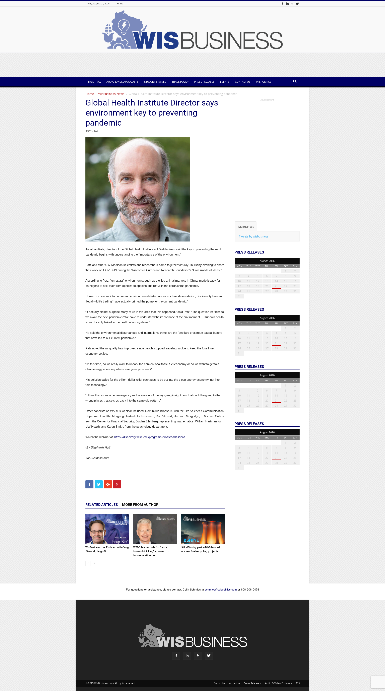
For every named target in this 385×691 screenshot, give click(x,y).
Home (120, 3)
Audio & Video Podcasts (122, 81)
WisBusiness (246, 226)
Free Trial (94, 81)
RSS (298, 683)
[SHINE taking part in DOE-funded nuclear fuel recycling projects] (203, 529)
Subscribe (219, 683)
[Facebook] (282, 3)
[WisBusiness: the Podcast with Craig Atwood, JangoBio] (107, 529)
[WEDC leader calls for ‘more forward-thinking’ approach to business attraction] (155, 529)
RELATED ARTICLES (101, 504)
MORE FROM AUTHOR (140, 504)
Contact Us (242, 81)
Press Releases (204, 81)
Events (224, 81)
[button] (295, 82)
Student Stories (155, 81)
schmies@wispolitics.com (221, 589)
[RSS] (292, 3)
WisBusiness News (111, 94)
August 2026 (267, 261)
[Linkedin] (287, 3)
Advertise (234, 683)
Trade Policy (180, 81)
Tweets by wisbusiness (253, 236)
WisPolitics (263, 81)
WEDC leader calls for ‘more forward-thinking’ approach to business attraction (151, 551)
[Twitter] (297, 3)
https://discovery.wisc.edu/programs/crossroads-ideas (149, 437)
